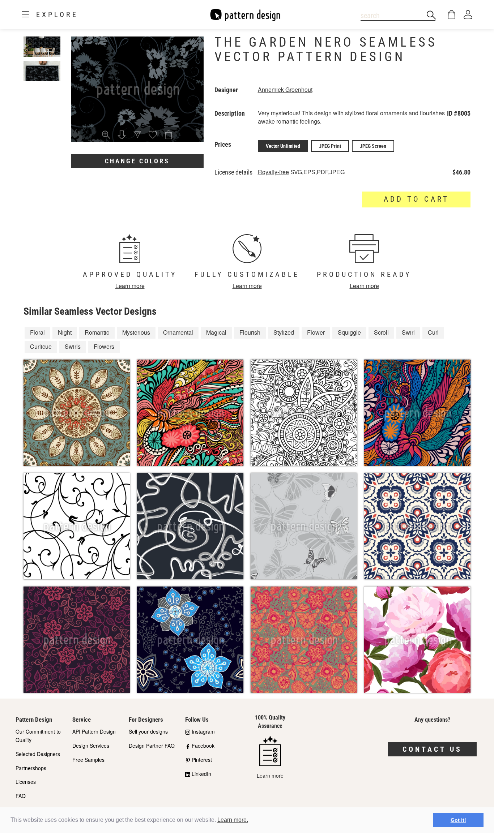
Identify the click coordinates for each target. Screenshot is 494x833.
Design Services (90, 745)
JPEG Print (330, 146)
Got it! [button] (458, 820)
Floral (37, 332)
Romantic (97, 332)
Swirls (73, 346)
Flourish (249, 332)
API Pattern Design (94, 731)
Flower (316, 332)
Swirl (408, 332)
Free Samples (88, 759)
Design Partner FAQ (152, 745)
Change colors (137, 161)
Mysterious (136, 332)
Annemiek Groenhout (285, 89)
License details (233, 172)
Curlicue (41, 346)
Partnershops (31, 768)
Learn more (130, 286)
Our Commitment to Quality (38, 735)
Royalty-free (273, 172)
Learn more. (232, 820)
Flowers (104, 346)
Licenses (26, 781)
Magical (216, 332)
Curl (433, 332)
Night (65, 332)
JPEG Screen (373, 146)
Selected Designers (38, 753)
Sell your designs (148, 731)
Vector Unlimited (283, 146)
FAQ (21, 795)
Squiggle (349, 332)
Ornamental (178, 332)
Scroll (381, 332)
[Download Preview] (122, 135)
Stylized (283, 332)
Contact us (432, 749)
